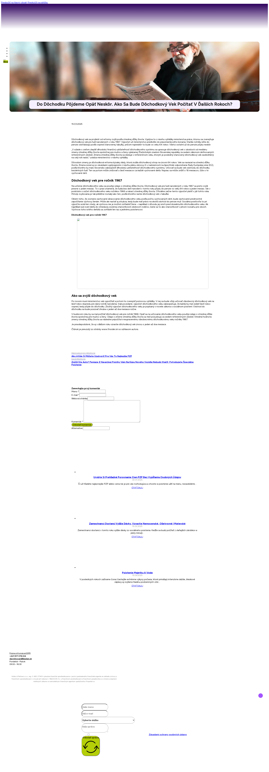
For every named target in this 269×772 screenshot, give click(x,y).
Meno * (75, 391)
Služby (12, 48)
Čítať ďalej (137, 488)
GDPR (28, 653)
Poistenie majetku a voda (137, 572)
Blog (5, 61)
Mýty (11, 51)
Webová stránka (79, 398)
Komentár (77, 421)
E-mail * (75, 395)
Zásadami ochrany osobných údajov (168, 734)
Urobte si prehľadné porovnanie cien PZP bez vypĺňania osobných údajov (137, 477)
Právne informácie (17, 653)
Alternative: (77, 428)
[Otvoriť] (4, 59)
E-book (12, 53)
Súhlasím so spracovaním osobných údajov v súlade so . (139, 734)
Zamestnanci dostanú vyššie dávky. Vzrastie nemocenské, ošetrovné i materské (137, 523)
